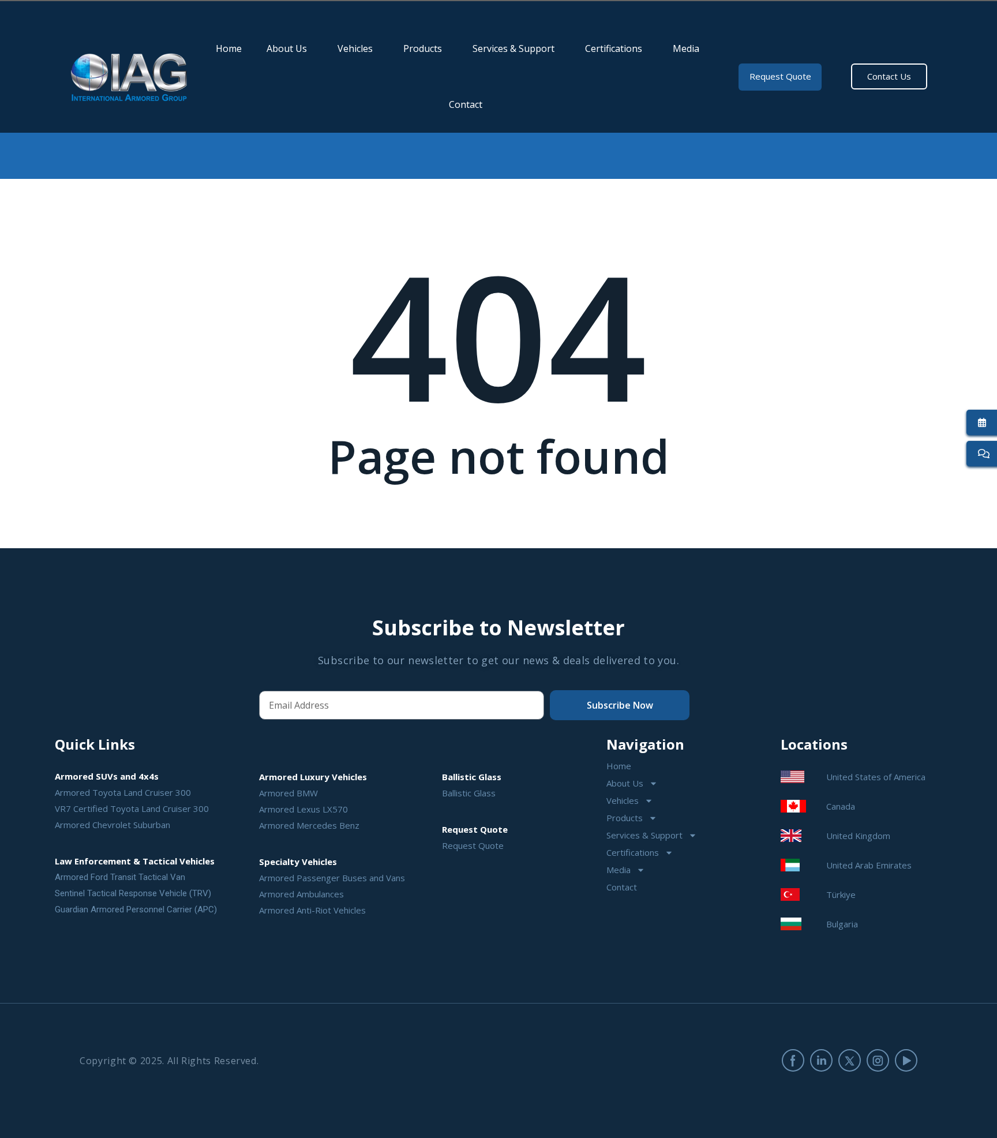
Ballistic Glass (469, 793)
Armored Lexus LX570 (303, 809)
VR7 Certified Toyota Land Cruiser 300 (132, 808)
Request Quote (473, 845)
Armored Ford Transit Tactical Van (120, 877)
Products (422, 48)
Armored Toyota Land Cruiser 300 (123, 792)
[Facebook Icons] (793, 1060)
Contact (465, 104)
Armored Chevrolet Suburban (112, 824)
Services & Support (513, 48)
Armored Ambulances (301, 894)
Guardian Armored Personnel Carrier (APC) (136, 909)
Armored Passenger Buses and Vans (332, 878)
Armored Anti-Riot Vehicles (312, 910)
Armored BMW (288, 793)
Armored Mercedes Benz (309, 825)
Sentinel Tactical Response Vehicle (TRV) (133, 893)
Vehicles (355, 48)
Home (229, 48)
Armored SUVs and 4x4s (107, 776)
